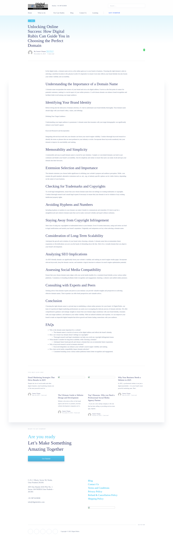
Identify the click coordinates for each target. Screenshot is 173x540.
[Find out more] (144, 50)
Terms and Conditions (98, 488)
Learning (95, 13)
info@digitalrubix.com (36, 502)
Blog (71, 13)
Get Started (114, 13)
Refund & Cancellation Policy (102, 495)
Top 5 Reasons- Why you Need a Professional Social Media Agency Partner (101, 397)
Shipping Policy (96, 498)
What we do (41, 13)
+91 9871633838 (62, 5)
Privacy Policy (95, 491)
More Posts (50, 51)
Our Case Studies (58, 13)
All (32, 21)
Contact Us (82, 13)
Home (30, 13)
